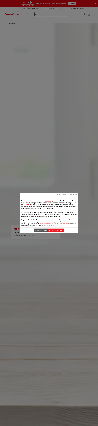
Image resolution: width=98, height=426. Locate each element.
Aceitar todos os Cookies (56, 230)
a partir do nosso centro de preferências (54, 224)
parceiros (48, 201)
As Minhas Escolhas (41, 230)
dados (27, 204)
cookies (51, 225)
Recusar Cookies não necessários (66, 194)
